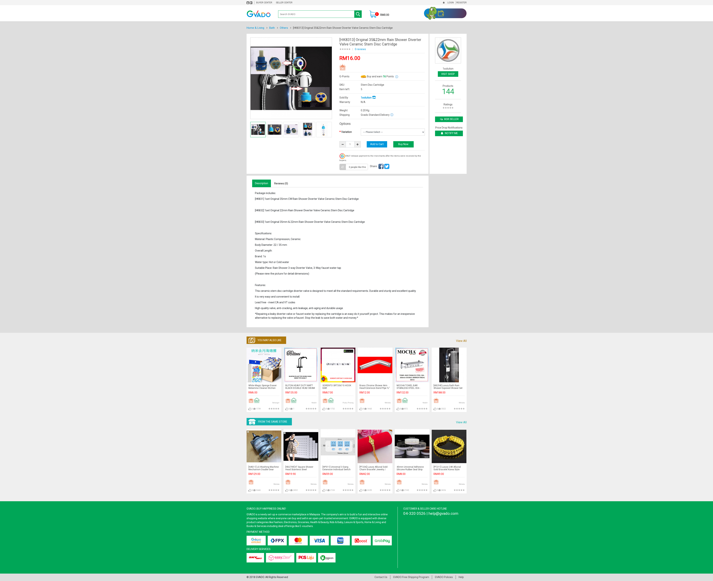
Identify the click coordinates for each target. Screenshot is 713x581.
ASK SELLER (451, 119)
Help (461, 577)
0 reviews (360, 49)
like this (357, 167)
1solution (366, 97)
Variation (346, 131)
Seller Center (284, 2)
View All (461, 341)
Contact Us (381, 577)
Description (261, 183)
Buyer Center (264, 2)
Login (450, 2)
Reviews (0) (281, 183)
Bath (272, 28)
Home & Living (255, 28)
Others (284, 28)
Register (461, 2)
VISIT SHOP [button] (448, 74)
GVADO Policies (444, 577)
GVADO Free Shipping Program (411, 577)
